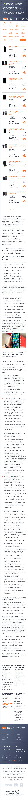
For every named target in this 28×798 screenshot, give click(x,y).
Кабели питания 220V (19, 717)
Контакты (17, 740)
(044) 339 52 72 (7, 750)
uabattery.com (8, 728)
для (17, 24)
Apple (17, 33)
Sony (17, 36)
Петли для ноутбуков (6, 677)
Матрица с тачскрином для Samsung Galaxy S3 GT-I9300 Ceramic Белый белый (16, 96)
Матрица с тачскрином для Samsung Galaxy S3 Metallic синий (16, 80)
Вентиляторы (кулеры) (7, 689)
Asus (23, 29)
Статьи (4, 740)
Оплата (17, 734)
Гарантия (5, 737)
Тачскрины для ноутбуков (7, 682)
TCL (23, 36)
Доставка (5, 734)
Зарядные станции (18, 703)
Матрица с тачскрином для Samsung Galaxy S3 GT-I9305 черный (16, 63)
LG (23, 33)
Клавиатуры (4, 675)
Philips (5, 29)
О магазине (18, 737)
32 (21, 210)
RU (23, 20)
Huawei (5, 40)
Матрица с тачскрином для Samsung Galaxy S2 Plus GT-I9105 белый (17, 129)
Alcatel (17, 40)
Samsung (5, 36)
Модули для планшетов (19, 675)
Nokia (5, 33)
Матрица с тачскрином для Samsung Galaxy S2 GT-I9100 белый (16, 113)
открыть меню (1, 19)
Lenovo (11, 29)
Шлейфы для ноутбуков (7, 684)
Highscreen (17, 29)
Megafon (11, 33)
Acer (11, 40)
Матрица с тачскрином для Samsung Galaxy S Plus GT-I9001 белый (17, 146)
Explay (11, 36)
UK (23, 18)
